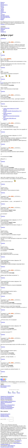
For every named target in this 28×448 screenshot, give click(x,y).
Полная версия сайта (5, 414)
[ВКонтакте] (1, 379)
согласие (3, 24)
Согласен (3, 26)
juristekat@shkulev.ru (5, 444)
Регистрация (3, 387)
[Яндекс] (14, 392)
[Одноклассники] (4, 379)
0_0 (2, 82)
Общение (3, 29)
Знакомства (3, 31)
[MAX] (2, 379)
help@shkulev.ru (11, 445)
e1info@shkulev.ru (17, 443)
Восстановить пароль (5, 385)
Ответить (3, 55)
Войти (2, 384)
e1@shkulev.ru (18, 440)
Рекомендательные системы (7, 446)
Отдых (2, 30)
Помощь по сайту (5, 415)
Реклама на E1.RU (5, 416)
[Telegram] (5, 379)
